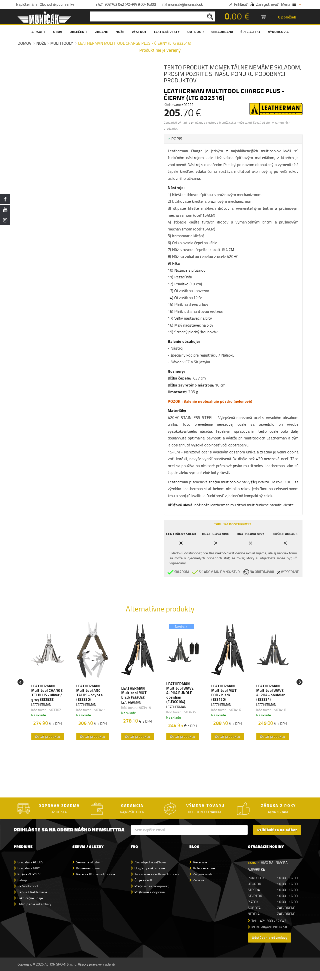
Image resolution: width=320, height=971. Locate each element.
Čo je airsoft (143, 880)
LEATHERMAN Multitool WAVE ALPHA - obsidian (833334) (271, 693)
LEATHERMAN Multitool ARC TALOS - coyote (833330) (89, 693)
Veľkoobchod (28, 886)
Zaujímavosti (202, 874)
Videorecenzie (204, 868)
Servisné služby (88, 862)
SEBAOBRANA (222, 31)
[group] (47, 682)
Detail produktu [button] (47, 736)
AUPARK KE (256, 869)
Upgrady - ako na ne (149, 868)
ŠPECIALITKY (250, 31)
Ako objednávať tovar (150, 862)
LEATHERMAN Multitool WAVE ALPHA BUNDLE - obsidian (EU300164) (180, 693)
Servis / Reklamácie (32, 892)
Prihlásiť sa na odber (277, 830)
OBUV (57, 31)
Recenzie (200, 862)
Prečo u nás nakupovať (151, 886)
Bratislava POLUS (30, 862)
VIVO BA (267, 862)
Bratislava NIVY (29, 868)
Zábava (198, 880)
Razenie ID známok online (95, 874)
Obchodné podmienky (57, 4)
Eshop (22, 880)
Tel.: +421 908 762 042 (269, 920)
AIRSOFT (39, 31)
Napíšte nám (26, 4)
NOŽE (120, 31)
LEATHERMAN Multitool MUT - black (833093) (135, 693)
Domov (24, 43)
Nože (41, 43)
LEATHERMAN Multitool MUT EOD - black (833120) (224, 693)
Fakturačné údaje (30, 898)
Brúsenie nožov (88, 868)
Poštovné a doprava (149, 892)
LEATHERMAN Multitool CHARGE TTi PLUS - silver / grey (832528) (46, 693)
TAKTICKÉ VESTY (167, 31)
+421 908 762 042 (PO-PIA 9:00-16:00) (126, 4)
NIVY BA (282, 862)
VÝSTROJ (139, 31)
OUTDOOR (195, 31)
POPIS (176, 139)
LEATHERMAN (41, 704)
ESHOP (253, 862)
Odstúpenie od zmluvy (34, 904)
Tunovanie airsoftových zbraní (157, 874)
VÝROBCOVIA (278, 31)
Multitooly (61, 43)
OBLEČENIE (79, 31)
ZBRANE (101, 31)
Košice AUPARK (29, 874)
